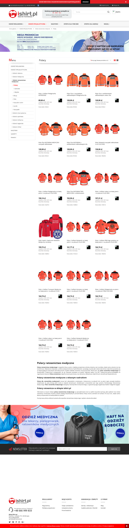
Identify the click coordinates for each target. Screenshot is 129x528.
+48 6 (27, 5)
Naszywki (16, 109)
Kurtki (15, 106)
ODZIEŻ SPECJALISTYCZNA (19, 70)
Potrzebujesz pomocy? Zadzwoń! (23, 508)
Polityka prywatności (48, 508)
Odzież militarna (18, 120)
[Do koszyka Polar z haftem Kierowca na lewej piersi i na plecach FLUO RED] (88, 296)
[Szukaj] (108, 12)
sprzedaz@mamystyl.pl (17, 5)
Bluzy (15, 96)
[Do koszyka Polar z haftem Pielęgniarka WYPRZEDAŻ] (60, 100)
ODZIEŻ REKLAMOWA (17, 66)
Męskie (17, 92)
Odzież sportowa (18, 116)
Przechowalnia (66, 510)
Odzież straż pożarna (19, 113)
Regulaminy (46, 506)
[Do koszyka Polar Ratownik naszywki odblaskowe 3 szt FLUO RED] (117, 149)
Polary (16, 85)
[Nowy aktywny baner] (64, 41)
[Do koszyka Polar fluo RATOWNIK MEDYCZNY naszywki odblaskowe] (60, 149)
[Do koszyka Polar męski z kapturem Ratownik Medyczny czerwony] (60, 247)
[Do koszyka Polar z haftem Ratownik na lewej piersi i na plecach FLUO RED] (88, 247)
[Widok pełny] (117, 60)
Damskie (17, 89)
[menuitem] (17, 24)
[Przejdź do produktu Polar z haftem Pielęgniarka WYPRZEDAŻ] (50, 79)
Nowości (13, 137)
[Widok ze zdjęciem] (115, 60)
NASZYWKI (14, 130)
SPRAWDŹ (86, 2)
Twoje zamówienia (67, 506)
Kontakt (103, 508)
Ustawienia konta (67, 508)
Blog (102, 506)
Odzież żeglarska (18, 123)
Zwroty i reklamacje (87, 506)
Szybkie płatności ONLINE (89, 508)
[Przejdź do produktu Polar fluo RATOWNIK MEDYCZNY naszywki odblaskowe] (50, 128)
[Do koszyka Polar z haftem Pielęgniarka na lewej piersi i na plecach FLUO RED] (60, 198)
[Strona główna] (23, 14)
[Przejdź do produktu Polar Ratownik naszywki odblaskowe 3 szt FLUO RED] (107, 128)
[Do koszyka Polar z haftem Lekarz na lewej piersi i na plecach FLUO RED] (117, 198)
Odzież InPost (17, 127)
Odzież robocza (17, 73)
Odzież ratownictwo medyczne (19, 81)
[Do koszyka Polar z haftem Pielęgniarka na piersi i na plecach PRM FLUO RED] (117, 296)
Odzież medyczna (18, 77)
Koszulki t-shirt (18, 102)
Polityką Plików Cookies (53, 526)
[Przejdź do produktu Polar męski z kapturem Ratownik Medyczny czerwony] (50, 226)
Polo (15, 99)
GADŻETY (14, 134)
